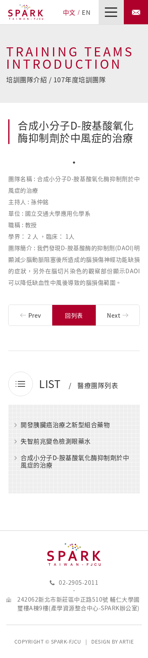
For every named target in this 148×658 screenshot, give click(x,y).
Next (113, 315)
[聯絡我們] (135, 12)
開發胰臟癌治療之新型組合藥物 (65, 425)
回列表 (74, 315)
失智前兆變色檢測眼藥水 (56, 441)
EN (86, 12)
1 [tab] (74, 162)
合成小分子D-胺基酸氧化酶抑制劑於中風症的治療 (75, 461)
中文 (69, 12)
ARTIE (126, 641)
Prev (34, 315)
